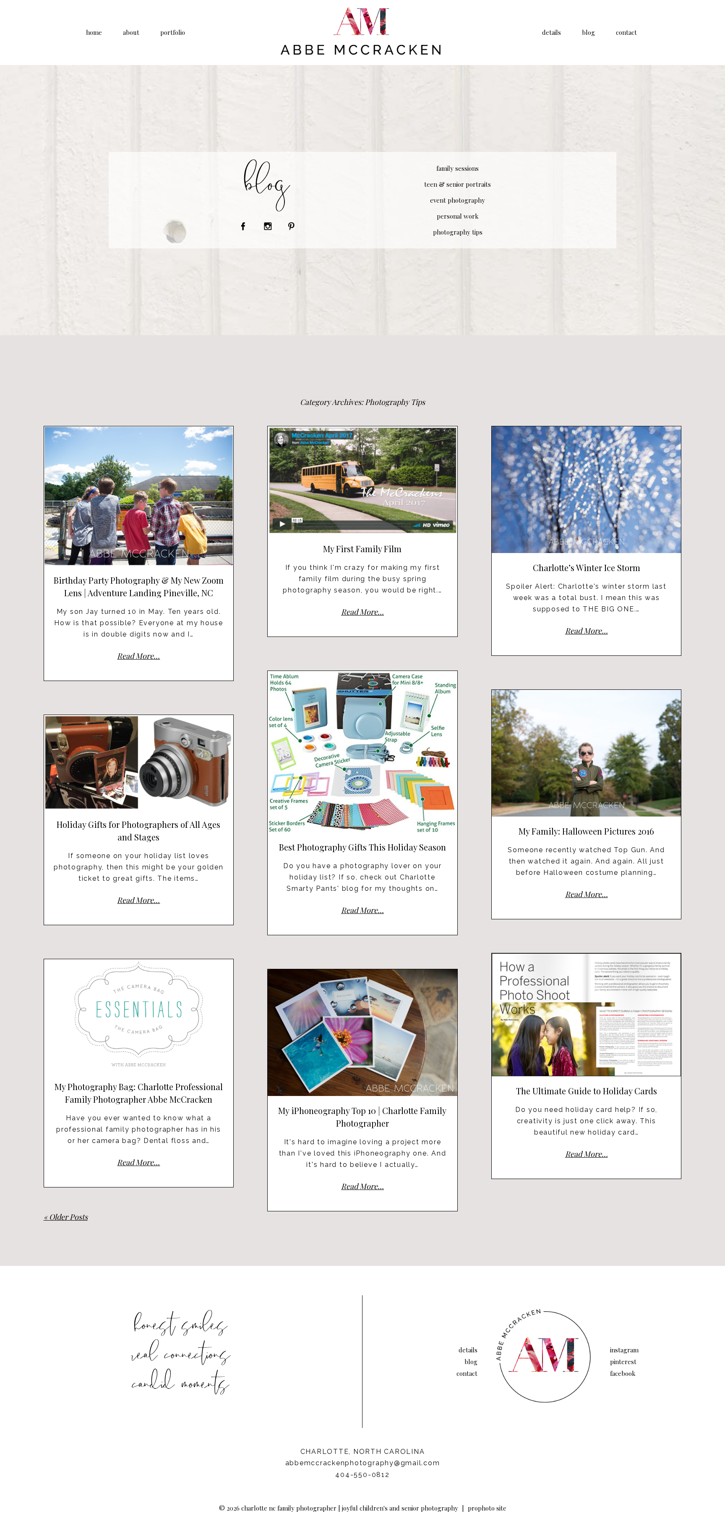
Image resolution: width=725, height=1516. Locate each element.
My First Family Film (362, 548)
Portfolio (172, 32)
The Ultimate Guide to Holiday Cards (586, 1090)
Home (94, 32)
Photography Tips (457, 232)
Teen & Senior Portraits (457, 184)
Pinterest (623, 1361)
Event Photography (457, 200)
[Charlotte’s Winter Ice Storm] (586, 489)
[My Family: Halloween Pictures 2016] (586, 753)
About (131, 32)
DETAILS (551, 32)
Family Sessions (457, 168)
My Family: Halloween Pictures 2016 (586, 831)
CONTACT (626, 32)
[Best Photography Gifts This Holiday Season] (362, 751)
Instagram (624, 1350)
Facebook (623, 1373)
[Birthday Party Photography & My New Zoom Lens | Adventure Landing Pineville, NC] (139, 496)
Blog (588, 32)
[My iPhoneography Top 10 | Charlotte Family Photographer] (362, 1032)
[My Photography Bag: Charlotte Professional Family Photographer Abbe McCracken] (139, 1015)
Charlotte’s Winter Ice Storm (586, 567)
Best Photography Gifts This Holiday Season (362, 847)
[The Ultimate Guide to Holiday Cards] (586, 1014)
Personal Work (458, 216)
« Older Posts (66, 1217)
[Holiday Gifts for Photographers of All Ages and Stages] (139, 762)
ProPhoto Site (487, 1508)
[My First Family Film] (362, 480)
